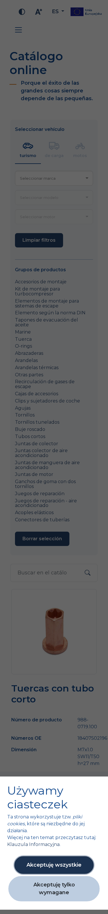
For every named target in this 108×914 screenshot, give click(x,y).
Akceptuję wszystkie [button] (54, 865)
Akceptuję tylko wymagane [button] (54, 889)
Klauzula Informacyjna (33, 844)
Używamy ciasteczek (37, 797)
